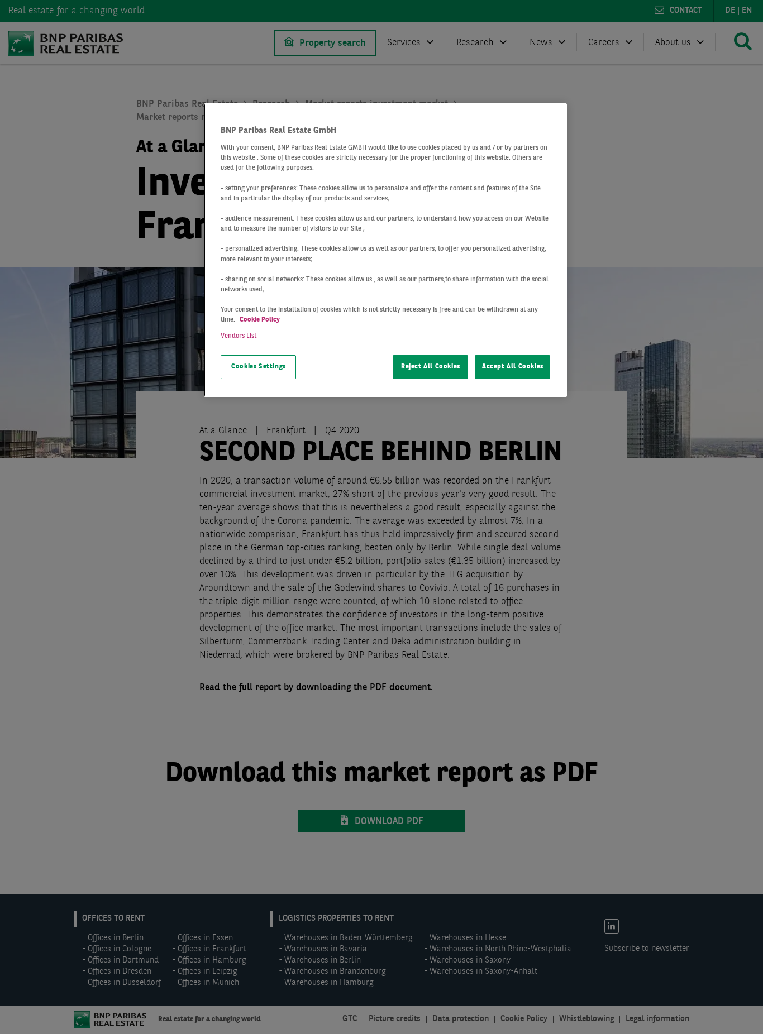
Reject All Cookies (430, 366)
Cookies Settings (258, 366)
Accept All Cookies (512, 366)
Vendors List (238, 336)
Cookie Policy (260, 320)
